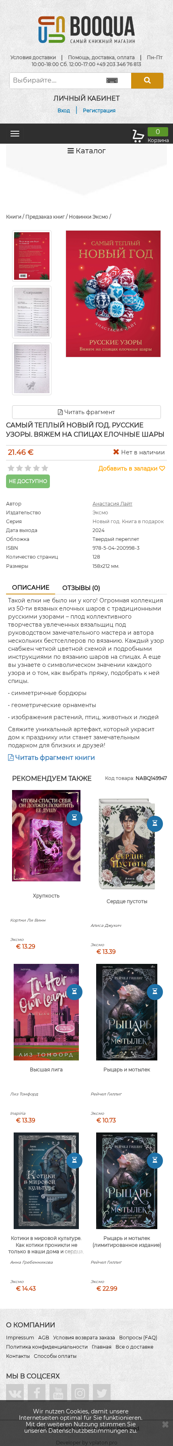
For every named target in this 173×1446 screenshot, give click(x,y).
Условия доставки (33, 57)
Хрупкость (46, 896)
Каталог (90, 150)
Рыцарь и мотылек (126, 1069)
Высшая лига (46, 1069)
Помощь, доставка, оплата (101, 57)
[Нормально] (27, 465)
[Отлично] (44, 465)
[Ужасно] (10, 465)
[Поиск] (147, 81)
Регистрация (99, 110)
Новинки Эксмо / (90, 217)
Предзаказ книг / (47, 217)
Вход (64, 110)
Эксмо (100, 513)
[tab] (30, 588)
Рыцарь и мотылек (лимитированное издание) (127, 1241)
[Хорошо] (35, 465)
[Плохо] (18, 465)
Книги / (15, 217)
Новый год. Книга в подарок (128, 521)
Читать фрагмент (89, 412)
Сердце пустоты (127, 901)
